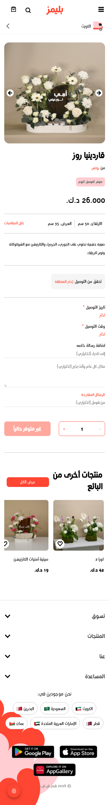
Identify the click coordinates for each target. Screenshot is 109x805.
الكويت (87, 709)
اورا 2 (99, 559)
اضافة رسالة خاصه (91, 345)
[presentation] (10, 93)
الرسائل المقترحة (93, 394)
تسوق (98, 616)
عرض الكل (27, 482)
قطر (96, 723)
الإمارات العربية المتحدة (58, 723)
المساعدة (95, 676)
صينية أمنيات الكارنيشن (31, 559)
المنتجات (96, 636)
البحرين (28, 709)
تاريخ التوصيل (94, 307)
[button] (101, 10)
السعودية (58, 709)
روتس (95, 167)
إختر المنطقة (64, 281)
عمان (19, 723)
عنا (102, 656)
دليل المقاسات (14, 223)
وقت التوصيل (93, 326)
